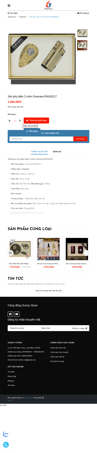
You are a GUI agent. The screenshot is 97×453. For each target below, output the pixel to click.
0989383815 (39, 352)
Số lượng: (12, 114)
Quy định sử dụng (57, 361)
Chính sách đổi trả (57, 357)
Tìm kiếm (11, 372)
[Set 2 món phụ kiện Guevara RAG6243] (77, 249)
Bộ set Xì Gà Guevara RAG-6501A (50, 264)
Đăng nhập (12, 376)
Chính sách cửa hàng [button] (62, 342)
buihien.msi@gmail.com (27, 360)
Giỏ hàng (11, 385)
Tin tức (15, 279)
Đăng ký (11, 381)
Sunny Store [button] (15, 342)
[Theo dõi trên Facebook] (10, 314)
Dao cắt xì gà (37, 183)
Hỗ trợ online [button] (16, 366)
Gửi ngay (80, 139)
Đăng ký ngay (78, 328)
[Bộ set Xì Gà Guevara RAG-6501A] (48, 249)
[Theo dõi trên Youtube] (16, 314)
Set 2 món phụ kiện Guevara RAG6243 (80, 264)
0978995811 (27, 352)
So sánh (3, 405)
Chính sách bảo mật (58, 348)
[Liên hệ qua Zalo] (6, 434)
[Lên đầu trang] (93, 442)
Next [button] (86, 253)
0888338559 (27, 356)
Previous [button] (11, 253)
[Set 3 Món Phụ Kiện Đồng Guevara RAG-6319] (20, 249)
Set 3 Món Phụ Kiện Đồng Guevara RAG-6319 (26, 264)
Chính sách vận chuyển (59, 352)
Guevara (25, 169)
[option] (82, 34)
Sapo (10, 400)
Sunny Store (28, 398)
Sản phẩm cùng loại (30, 229)
